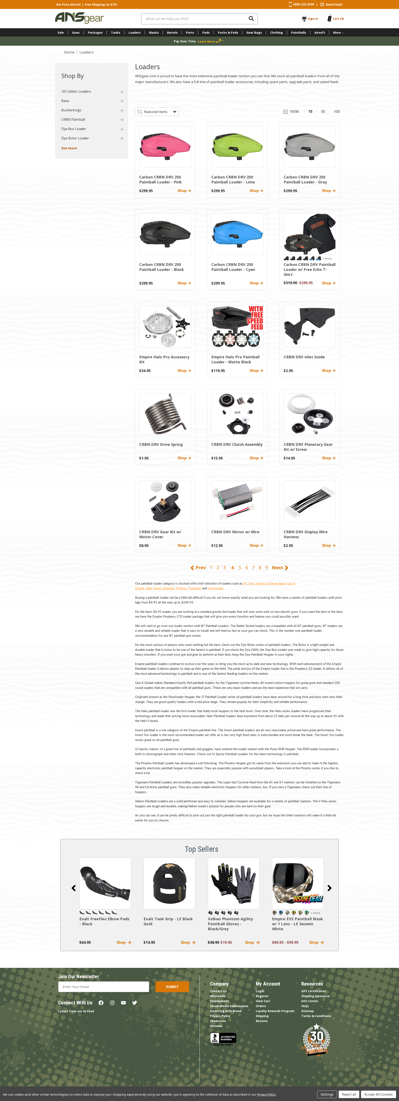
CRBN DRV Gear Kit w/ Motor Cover (160, 534)
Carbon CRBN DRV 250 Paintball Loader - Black (161, 267)
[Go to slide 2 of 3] (329, 888)
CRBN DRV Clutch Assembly (236, 444)
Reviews (216, 1026)
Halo (148, 588)
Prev (200, 567)
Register (262, 996)
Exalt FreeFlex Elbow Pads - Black (104, 921)
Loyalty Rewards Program (275, 1011)
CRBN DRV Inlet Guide (304, 356)
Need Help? (334, 4)
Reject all (349, 1094)
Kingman (169, 588)
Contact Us (218, 991)
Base (65, 100)
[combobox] (199, 18)
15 (310, 111)
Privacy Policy (220, 1016)
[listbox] (159, 112)
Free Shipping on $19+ (101, 4)
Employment (219, 1001)
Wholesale (218, 996)
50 (323, 111)
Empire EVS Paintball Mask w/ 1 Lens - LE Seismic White (297, 923)
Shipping (262, 1016)
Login (260, 991)
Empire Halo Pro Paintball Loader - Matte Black (235, 359)
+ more (327, 258)
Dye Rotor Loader (75, 138)
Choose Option (298, 883)
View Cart (263, 1001)
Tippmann (194, 588)
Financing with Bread (225, 1011)
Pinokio (181, 588)
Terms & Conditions (316, 1016)
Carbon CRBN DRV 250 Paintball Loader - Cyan (233, 267)
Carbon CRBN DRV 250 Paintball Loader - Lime (233, 179)
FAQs (305, 1006)
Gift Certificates (313, 991)
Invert (157, 588)
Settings (327, 1094)
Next (278, 567)
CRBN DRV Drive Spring (161, 444)
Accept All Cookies (378, 1094)
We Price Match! (68, 4)
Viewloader (215, 588)
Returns (262, 1021)
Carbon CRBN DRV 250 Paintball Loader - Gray (305, 179)
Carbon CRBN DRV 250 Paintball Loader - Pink (160, 179)
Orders (261, 1006)
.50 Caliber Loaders (76, 91)
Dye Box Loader (73, 129)
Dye (251, 583)
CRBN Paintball (73, 119)
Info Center (309, 1001)
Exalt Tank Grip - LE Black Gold (168, 921)
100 (337, 111)
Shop (122, 942)
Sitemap (307, 1011)
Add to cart (105, 883)
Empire (260, 583)
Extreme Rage (276, 583)
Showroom (218, 1021)
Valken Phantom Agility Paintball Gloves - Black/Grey (230, 923)
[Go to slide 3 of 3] (73, 888)
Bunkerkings (71, 110)
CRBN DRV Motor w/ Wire (235, 531)
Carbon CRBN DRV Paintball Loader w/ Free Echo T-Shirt (310, 269)
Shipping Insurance (315, 996)
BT (245, 583)
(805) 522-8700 (303, 4)
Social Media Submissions (229, 1006)
